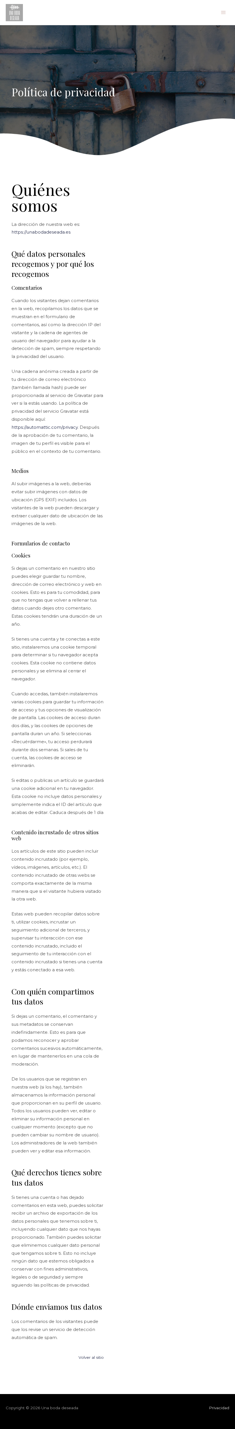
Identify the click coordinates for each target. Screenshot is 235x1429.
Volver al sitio (91, 1357)
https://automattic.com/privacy (44, 427)
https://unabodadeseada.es (40, 232)
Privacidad (219, 1407)
